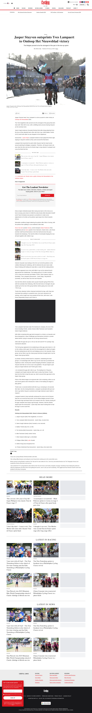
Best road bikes (53, 675)
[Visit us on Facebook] (84, 2)
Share (18, 113)
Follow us (46, 113)
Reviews (30, 8)
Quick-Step (25, 137)
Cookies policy (67, 696)
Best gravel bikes (54, 677)
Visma (29, 228)
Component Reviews (69, 680)
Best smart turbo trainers (55, 680)
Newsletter (53, 113)
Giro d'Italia (37, 677)
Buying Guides (39, 8)
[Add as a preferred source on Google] (46, 703)
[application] (35, 311)
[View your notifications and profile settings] (12, 3)
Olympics (37, 682)
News (17, 8)
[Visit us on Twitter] (82, 2)
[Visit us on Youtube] (86, 2)
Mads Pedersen (45, 228)
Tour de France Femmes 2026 (74, 12)
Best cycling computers (55, 682)
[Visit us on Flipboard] (88, 2)
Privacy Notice (19, 200)
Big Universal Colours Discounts (25, 12)
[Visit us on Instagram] (80, 2)
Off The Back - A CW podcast (57, 12)
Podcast (68, 8)
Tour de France (38, 675)
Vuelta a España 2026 (41, 12)
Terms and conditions (47, 696)
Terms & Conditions (11, 703)
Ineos (26, 230)
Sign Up (13, 698)
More (75, 8)
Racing (24, 8)
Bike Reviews (67, 677)
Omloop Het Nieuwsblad (21, 119)
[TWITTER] (11, 453)
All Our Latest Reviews (69, 675)
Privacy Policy (17, 702)
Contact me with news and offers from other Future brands (13, 694)
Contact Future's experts (34, 696)
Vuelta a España (39, 680)
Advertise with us (33, 698)
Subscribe (82, 4)
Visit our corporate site (63, 708)
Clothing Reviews (68, 682)
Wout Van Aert (19, 228)
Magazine (61, 8)
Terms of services (32, 199)
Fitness (47, 8)
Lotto (29, 440)
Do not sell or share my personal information (51, 698)
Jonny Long (38, 48)
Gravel (54, 8)
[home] (14, 8)
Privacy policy (58, 696)
